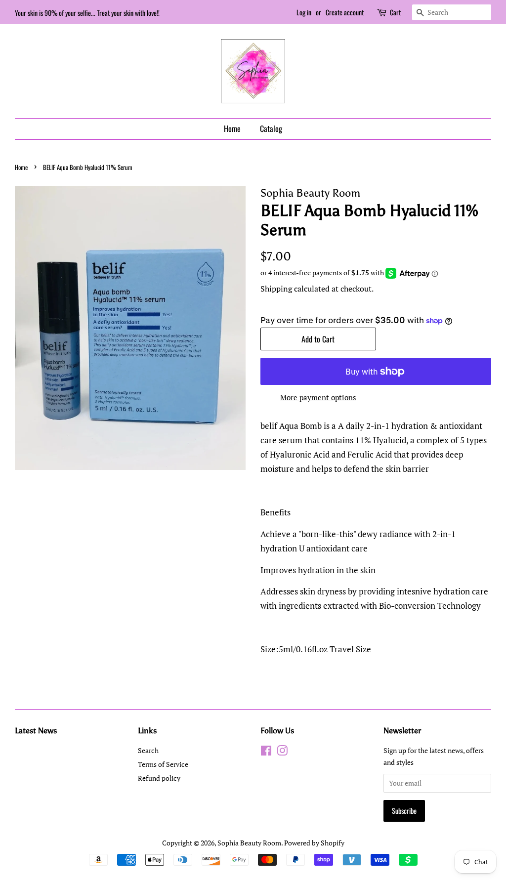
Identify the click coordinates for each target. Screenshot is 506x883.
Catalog (271, 128)
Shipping (276, 288)
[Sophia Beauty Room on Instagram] (282, 752)
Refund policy (159, 778)
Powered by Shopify (314, 842)
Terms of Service (163, 764)
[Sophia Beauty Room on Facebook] (266, 752)
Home (232, 128)
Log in (303, 12)
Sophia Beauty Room (249, 842)
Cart (395, 12)
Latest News (36, 730)
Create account (345, 12)
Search (148, 750)
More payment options (318, 397)
